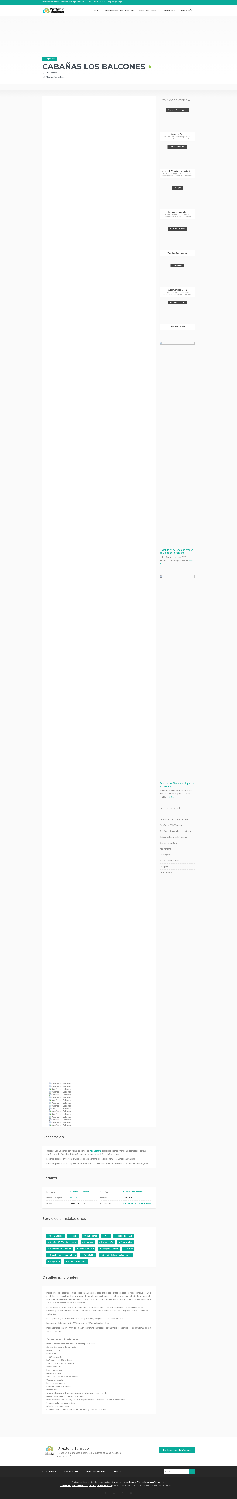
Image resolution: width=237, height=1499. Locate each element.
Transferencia (145, 1203)
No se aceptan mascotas (133, 1192)
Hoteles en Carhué (147, 10)
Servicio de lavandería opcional (116, 1255)
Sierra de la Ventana (168, 843)
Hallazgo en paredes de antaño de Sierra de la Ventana (176, 551)
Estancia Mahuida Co (177, 212)
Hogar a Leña (107, 1242)
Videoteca (88, 1242)
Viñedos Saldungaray (177, 253)
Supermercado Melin (177, 290)
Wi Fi (107, 1236)
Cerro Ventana (166, 872)
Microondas (126, 1242)
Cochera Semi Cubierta (60, 1249)
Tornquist (164, 866)
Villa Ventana (51, 73)
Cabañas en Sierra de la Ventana (119, 10)
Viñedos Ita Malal (177, 327)
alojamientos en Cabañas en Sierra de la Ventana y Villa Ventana (139, 1482)
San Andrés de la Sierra (170, 861)
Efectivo (126, 1203)
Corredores (167, 10)
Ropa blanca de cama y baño (63, 1255)
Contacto (118, 1472)
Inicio (96, 10)
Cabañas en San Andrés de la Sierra (175, 831)
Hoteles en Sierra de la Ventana (173, 837)
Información (186, 10)
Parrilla (129, 1249)
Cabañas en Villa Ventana (171, 825)
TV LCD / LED (89, 1255)
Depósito (134, 1203)
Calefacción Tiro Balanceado (63, 1242)
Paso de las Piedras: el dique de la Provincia (177, 784)
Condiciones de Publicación (96, 1472)
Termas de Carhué (104, 1485)
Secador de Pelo (86, 1249)
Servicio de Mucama (77, 1261)
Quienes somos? (49, 1472)
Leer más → (172, 797)
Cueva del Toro (177, 134)
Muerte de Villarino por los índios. (177, 171)
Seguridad (55, 1261)
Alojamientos (51, 77)
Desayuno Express (110, 1249)
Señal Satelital (56, 1236)
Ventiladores (91, 1236)
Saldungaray (165, 855)
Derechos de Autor (70, 1472)
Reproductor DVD (124, 1236)
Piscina (74, 1236)
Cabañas (61, 77)
